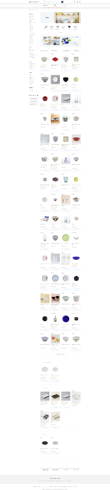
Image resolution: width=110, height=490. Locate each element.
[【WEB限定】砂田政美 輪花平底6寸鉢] (44, 338)
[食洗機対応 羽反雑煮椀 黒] (65, 79)
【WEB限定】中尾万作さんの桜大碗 (76, 345)
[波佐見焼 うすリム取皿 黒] (44, 443)
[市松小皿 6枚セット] (44, 218)
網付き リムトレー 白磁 (43, 401)
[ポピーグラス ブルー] (65, 159)
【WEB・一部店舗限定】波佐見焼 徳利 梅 (55, 325)
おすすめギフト (31, 53)
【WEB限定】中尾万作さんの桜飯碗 (55, 165)
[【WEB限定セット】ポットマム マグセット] (65, 199)
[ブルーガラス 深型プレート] (76, 258)
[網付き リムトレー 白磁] (44, 396)
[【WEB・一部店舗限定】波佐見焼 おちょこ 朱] (55, 199)
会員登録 (77, 2)
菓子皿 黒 (41, 324)
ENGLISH (75, 486)
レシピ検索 (30, 68)
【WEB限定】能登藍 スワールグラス (65, 185)
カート (80, 2)
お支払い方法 (48, 480)
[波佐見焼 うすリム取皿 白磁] (55, 443)
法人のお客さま (69, 486)
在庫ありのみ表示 (54, 50)
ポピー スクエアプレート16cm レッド (55, 104)
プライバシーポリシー (45, 486)
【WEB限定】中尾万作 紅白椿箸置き (44, 185)
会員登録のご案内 (45, 469)
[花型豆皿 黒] (76, 278)
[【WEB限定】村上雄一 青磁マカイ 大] (65, 298)
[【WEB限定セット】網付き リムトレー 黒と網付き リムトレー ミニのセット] (44, 416)
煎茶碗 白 (73, 224)
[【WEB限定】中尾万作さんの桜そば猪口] (76, 298)
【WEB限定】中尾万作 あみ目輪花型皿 (65, 284)
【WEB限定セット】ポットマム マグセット (65, 205)
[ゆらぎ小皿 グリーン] (76, 79)
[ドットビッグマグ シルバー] (44, 59)
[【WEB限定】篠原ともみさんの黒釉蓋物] (76, 318)
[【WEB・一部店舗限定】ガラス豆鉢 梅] (76, 237)
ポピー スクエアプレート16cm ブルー (44, 284)
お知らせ (30, 74)
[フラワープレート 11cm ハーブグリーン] (76, 179)
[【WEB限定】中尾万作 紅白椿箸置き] (44, 179)
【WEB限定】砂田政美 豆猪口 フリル (76, 165)
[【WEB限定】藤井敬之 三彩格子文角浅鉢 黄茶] (65, 139)
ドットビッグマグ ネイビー (44, 164)
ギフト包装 (57, 480)
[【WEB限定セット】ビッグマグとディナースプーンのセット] (55, 338)
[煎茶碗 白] (76, 218)
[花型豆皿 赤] (44, 98)
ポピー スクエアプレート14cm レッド (44, 264)
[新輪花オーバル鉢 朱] (76, 139)
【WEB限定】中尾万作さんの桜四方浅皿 (76, 65)
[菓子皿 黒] (44, 318)
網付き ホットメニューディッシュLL (65, 104)
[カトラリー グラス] (65, 218)
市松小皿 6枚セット (43, 224)
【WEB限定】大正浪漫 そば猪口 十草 (55, 264)
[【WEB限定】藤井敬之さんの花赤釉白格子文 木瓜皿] (55, 59)
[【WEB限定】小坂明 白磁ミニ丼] (44, 79)
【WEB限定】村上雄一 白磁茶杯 (44, 124)
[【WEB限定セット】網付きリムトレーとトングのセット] (55, 118)
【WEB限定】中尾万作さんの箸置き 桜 (76, 125)
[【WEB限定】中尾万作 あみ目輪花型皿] (65, 278)
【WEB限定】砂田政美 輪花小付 (55, 243)
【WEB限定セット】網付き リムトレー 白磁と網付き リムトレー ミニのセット (76, 402)
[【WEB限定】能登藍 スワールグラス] (65, 179)
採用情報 (64, 486)
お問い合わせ (31, 83)
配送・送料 (52, 480)
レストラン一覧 (75, 469)
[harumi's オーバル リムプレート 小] (55, 369)
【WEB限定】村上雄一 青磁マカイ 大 (65, 304)
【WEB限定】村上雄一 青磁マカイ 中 (65, 345)
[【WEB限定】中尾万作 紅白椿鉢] (76, 199)
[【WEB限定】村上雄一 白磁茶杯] (44, 118)
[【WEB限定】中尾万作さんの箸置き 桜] (76, 118)
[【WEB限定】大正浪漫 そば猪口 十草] (55, 258)
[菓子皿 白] (44, 199)
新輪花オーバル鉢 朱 (74, 144)
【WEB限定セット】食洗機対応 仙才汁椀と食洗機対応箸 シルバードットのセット (55, 304)
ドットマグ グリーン (64, 124)
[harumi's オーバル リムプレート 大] (44, 369)
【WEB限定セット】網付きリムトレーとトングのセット (55, 125)
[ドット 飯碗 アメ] (55, 218)
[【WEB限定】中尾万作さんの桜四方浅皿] (76, 59)
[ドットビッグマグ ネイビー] (44, 159)
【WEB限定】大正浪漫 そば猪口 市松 (44, 145)
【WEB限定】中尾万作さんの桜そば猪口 (76, 304)
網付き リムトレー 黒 (54, 401)
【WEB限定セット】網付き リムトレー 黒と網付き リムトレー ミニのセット (44, 422)
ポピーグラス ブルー (64, 164)
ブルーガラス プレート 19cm (65, 324)
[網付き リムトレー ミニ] (65, 396)
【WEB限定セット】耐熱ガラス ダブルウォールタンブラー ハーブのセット (65, 264)
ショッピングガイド (41, 480)
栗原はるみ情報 (55, 469)
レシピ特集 (30, 65)
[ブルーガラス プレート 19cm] (65, 318)
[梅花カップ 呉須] (65, 59)
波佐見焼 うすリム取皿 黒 (43, 448)
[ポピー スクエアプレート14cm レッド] (44, 258)
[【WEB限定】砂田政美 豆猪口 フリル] (76, 159)
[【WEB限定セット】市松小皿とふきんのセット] (44, 298)
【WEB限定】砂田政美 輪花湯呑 (55, 144)
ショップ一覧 (31, 89)
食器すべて (31, 25)
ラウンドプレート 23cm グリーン (65, 243)
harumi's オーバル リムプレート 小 (55, 375)
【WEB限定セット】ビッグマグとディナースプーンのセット (55, 345)
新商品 (30, 17)
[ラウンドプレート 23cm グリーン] (65, 237)
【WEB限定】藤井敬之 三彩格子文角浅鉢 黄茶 (65, 145)
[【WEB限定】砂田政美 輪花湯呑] (55, 139)
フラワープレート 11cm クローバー (55, 85)
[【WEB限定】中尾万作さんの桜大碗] (76, 338)
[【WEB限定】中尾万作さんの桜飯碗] (55, 159)
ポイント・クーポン (63, 480)
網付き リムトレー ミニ (64, 401)
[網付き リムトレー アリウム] (55, 416)
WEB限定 (30, 20)
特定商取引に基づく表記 (36, 486)
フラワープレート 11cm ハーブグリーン (76, 185)
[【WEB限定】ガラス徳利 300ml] (44, 237)
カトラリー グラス (63, 224)
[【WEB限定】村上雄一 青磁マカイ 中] (65, 338)
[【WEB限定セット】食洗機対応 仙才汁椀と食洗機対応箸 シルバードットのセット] (55, 298)
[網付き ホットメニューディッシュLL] (65, 98)
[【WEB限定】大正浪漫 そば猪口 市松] (44, 139)
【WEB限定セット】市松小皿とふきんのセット (44, 304)
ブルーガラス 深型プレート (75, 263)
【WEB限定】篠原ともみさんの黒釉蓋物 (76, 325)
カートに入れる (45, 70)
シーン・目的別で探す (32, 57)
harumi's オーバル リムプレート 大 (44, 375)
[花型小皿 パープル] (55, 179)
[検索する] (62, 2)
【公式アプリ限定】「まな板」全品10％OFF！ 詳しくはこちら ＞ (55, 7)
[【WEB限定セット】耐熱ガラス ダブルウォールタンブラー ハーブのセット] (65, 258)
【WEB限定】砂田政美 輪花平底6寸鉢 (44, 345)
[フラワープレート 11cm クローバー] (55, 79)
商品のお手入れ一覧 (32, 56)
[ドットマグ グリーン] (65, 118)
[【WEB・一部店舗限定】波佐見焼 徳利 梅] (55, 318)
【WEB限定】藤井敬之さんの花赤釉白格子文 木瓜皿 (55, 65)
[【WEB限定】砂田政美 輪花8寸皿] (55, 278)
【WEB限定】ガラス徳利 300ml (44, 243)
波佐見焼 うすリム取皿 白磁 (54, 448)
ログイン (75, 2)
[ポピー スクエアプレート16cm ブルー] (44, 278)
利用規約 (51, 486)
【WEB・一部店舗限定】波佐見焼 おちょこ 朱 (55, 205)
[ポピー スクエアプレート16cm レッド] (55, 98)
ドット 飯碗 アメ (53, 224)
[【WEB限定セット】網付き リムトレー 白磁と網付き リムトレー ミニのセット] (76, 396)
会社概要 (55, 486)
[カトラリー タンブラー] (76, 98)
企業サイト (59, 486)
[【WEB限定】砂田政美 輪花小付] (55, 237)
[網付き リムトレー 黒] (55, 396)
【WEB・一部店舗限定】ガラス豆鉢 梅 (76, 244)
